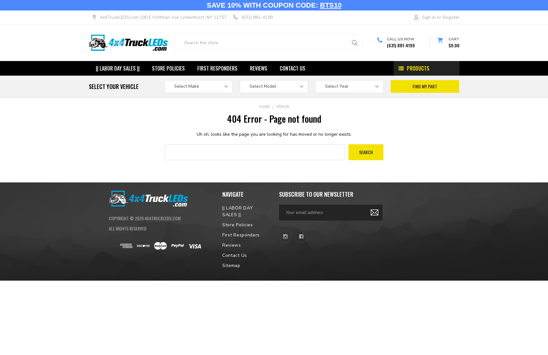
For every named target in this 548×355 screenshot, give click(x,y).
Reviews (258, 68)
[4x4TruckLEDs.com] (148, 198)
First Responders (217, 68)
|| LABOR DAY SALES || (118, 68)
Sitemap (231, 266)
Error (283, 107)
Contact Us (292, 68)
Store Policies (168, 68)
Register (451, 17)
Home (264, 107)
